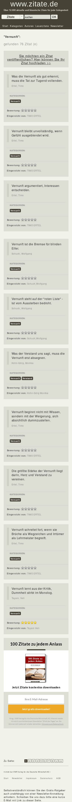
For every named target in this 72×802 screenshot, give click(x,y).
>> (60, 761)
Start (6, 778)
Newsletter (17, 778)
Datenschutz (46, 778)
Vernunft (15, 101)
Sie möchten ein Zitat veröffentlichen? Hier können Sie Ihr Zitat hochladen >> (36, 59)
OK (54, 17)
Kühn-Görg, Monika (23, 363)
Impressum (31, 778)
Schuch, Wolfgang (22, 253)
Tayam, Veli (18, 598)
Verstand (27, 378)
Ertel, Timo (18, 85)
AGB (58, 778)
